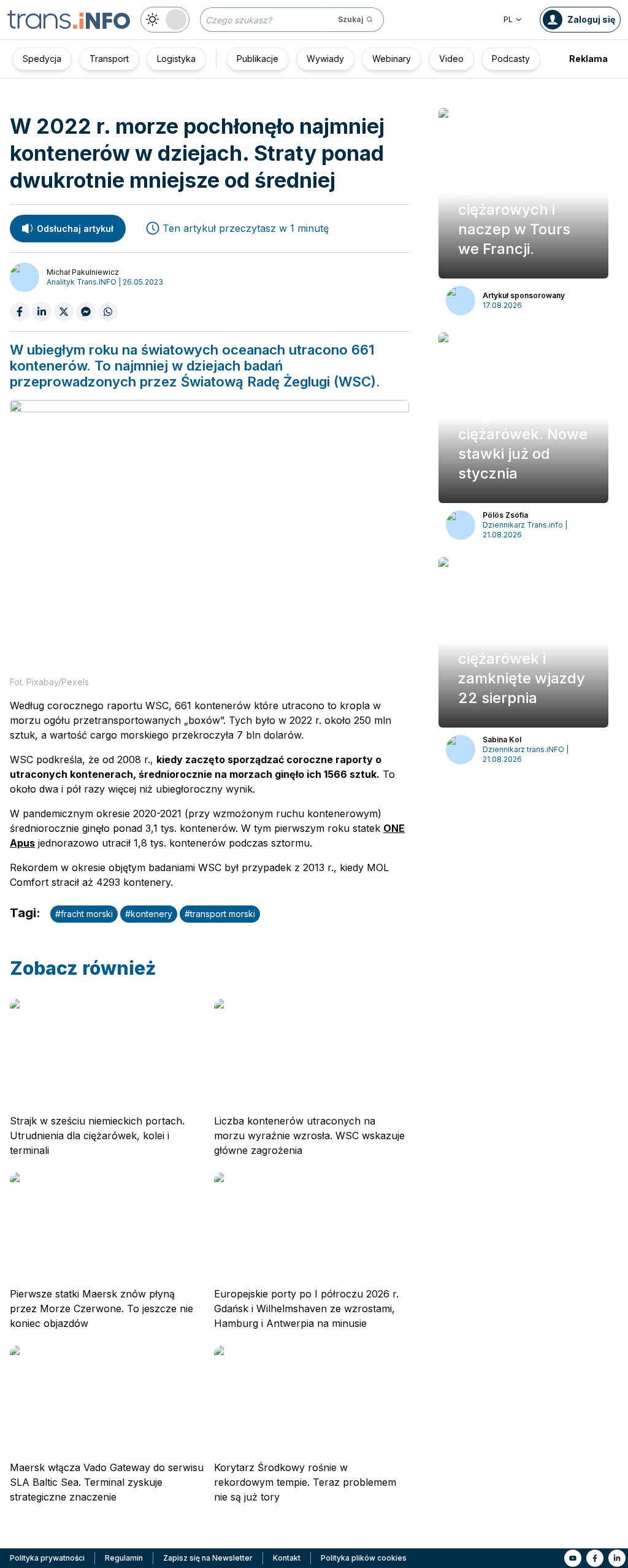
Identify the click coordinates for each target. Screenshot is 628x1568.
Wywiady (325, 58)
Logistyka (176, 58)
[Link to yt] (572, 1558)
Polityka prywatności (47, 1557)
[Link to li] (617, 1558)
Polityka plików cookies (364, 1557)
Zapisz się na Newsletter (208, 1557)
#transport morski (220, 914)
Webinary (391, 58)
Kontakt (287, 1557)
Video (451, 58)
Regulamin (124, 1557)
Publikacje (257, 58)
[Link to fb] (594, 1558)
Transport (109, 58)
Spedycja (42, 58)
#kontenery (148, 914)
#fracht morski (84, 914)
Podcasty (511, 58)
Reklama (588, 58)
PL (508, 19)
